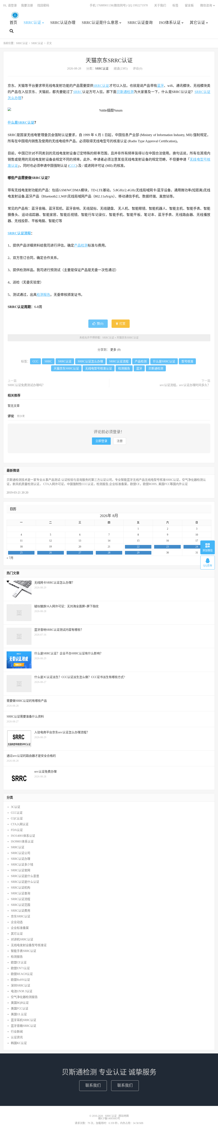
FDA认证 (17, 830)
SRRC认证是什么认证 (25, 881)
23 (167, 546)
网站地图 (124, 1115)
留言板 (189, 5)
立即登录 (101, 441)
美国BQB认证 (20, 1002)
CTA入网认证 (20, 824)
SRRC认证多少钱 (22, 864)
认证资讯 (17, 1037)
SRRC (77, 92)
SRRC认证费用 (20, 910)
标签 (175, 5)
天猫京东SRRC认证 (109, 60)
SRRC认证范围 (20, 904)
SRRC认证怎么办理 (90, 361)
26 (50, 552)
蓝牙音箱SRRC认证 (23, 1025)
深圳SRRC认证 (20, 985)
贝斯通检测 (125, 92)
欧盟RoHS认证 (20, 979)
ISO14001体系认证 (23, 835)
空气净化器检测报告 (24, 997)
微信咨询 (206, 5)
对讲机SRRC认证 (22, 939)
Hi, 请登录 (10, 5)
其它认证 (197, 22)
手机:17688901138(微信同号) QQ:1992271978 (119, 5)
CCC (72, 165)
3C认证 (15, 807)
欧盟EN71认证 (20, 968)
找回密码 (43, 5)
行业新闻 (17, 1031)
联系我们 (93, 1085)
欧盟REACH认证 (22, 974)
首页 (13, 22)
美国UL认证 (19, 1014)
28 (109, 552)
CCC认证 (17, 812)
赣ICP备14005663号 (109, 1118)
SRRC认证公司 (20, 853)
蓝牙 (160, 85)
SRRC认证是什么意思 (100, 22)
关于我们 (160, 5)
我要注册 (27, 5)
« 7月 (10, 557)
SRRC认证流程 (19, 233)
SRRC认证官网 (20, 870)
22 (138, 546)
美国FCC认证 (19, 1008)
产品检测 (81, 245)
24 (196, 546)
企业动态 (17, 922)
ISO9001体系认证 (22, 841)
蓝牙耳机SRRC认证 (23, 1020)
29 (138, 552)
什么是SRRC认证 (21, 122)
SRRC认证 (15, 15)
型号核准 (187, 361)
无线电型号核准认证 (98, 368)
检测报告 (43, 294)
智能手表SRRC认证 (23, 951)
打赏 (122, 323)
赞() (100, 323)
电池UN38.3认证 (21, 991)
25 (21, 552)
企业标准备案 (20, 928)
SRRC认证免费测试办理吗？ (26, 385)
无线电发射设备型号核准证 (29, 945)
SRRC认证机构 (20, 887)
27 (80, 552)
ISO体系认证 (170, 22)
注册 (120, 441)
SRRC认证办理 (62, 22)
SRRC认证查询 (140, 22)
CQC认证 (17, 818)
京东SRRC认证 (20, 916)
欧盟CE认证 (19, 962)
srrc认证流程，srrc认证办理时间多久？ (185, 385)
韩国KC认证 (19, 1043)
